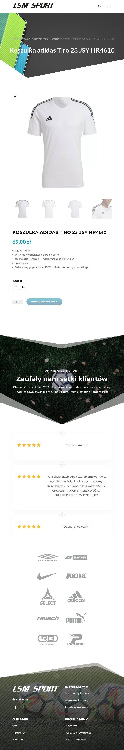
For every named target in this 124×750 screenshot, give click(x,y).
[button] (62, 142)
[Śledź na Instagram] (23, 707)
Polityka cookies (75, 739)
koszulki (54, 38)
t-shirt (65, 38)
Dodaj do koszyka (44, 301)
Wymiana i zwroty (76, 700)
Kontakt (17, 739)
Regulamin (72, 725)
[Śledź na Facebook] (15, 707)
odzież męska (40, 38)
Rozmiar (17, 280)
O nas (16, 725)
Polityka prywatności (78, 732)
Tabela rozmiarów (76, 707)
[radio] (16, 287)
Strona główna (21, 38)
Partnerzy (19, 732)
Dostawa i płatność (77, 693)
